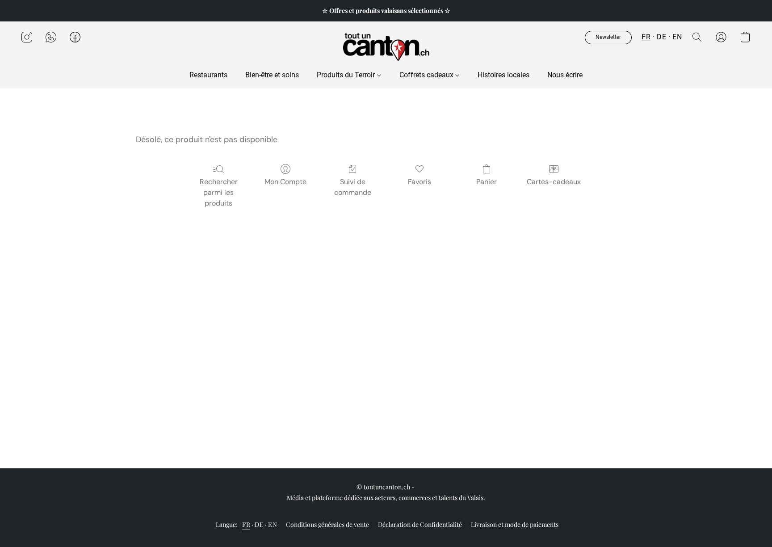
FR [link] (246, 524)
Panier (486, 181)
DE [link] (259, 524)
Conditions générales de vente (327, 524)
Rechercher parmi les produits (219, 192)
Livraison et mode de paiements (514, 524)
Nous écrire (565, 75)
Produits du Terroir (347, 75)
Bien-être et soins (272, 75)
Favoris (419, 181)
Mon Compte (285, 181)
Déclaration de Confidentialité (420, 524)
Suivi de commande (352, 187)
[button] (386, 46)
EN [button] (677, 37)
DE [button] (661, 37)
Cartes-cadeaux (554, 181)
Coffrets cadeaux (427, 75)
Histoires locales (503, 75)
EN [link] (272, 524)
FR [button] (646, 37)
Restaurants (208, 75)
